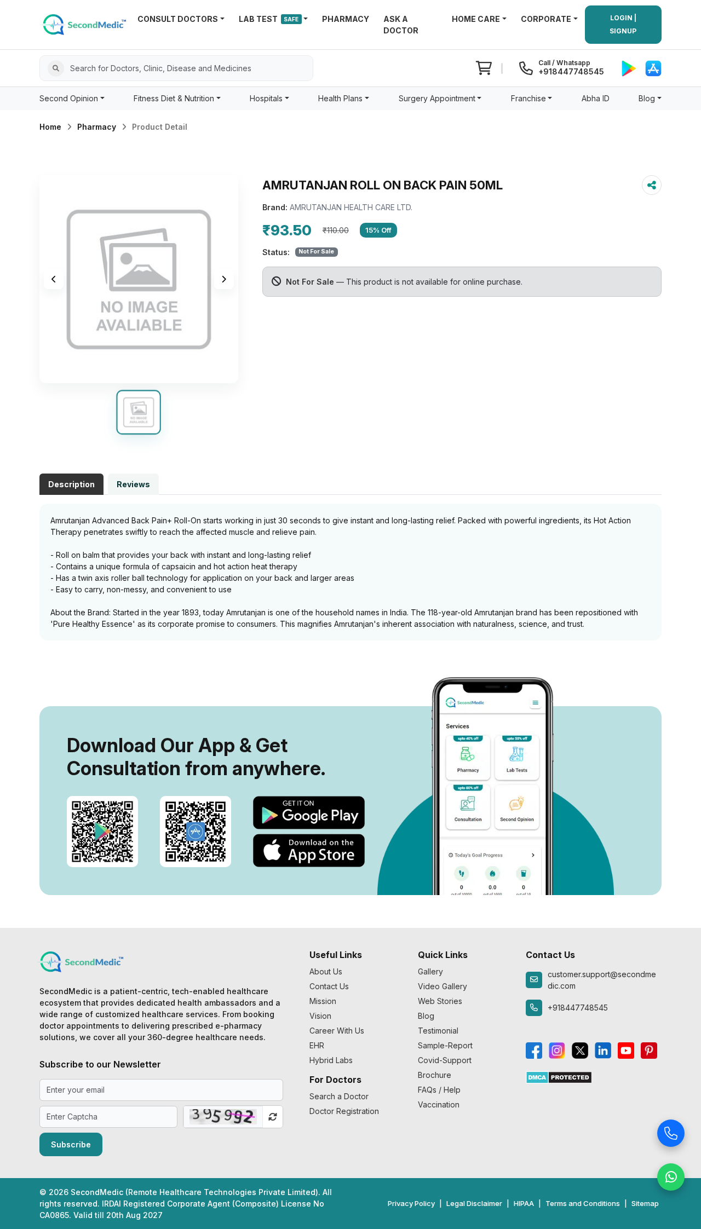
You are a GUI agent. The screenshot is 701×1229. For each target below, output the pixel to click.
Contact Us (329, 986)
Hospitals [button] (266, 98)
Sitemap (645, 1203)
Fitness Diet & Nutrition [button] (174, 98)
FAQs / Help (439, 1089)
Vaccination (438, 1104)
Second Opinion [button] (68, 98)
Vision (320, 1015)
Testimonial (438, 1030)
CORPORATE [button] (546, 19)
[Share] (652, 185)
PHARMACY (345, 19)
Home (50, 126)
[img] (138, 279)
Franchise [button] (528, 98)
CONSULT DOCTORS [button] (177, 19)
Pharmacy (96, 126)
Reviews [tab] (133, 484)
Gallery (430, 971)
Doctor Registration (344, 1111)
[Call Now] (671, 1130)
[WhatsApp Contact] (671, 1174)
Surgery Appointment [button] (437, 98)
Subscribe (71, 1144)
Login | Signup (623, 24)
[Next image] (224, 279)
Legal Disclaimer (474, 1203)
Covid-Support (445, 1060)
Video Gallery (442, 986)
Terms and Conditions (582, 1203)
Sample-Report (445, 1045)
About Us (325, 971)
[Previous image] (54, 279)
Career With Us (336, 1030)
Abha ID (596, 98)
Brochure (434, 1075)
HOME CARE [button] (476, 19)
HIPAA (524, 1203)
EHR (316, 1045)
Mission (322, 1001)
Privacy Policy (411, 1203)
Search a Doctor (339, 1096)
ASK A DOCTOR (400, 24)
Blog (426, 1015)
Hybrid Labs (331, 1060)
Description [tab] (71, 484)
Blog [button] (647, 98)
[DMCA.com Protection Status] (559, 1076)
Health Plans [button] (340, 98)
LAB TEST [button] (269, 19)
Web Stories (440, 1001)
